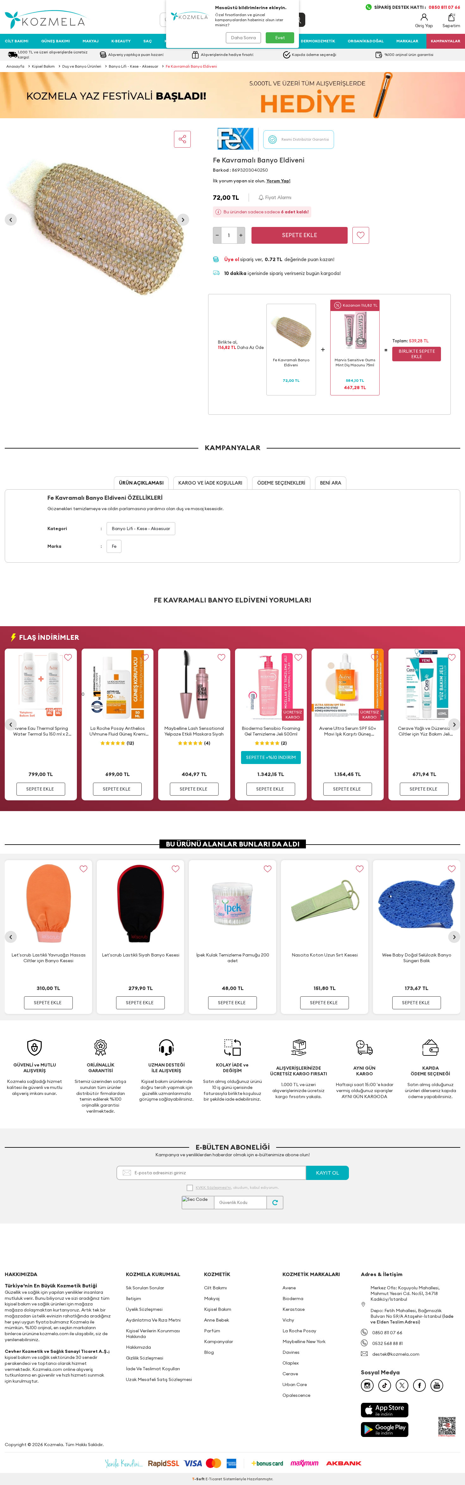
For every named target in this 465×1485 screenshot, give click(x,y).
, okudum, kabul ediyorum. (237, 1187)
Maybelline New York (304, 1341)
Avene (289, 1288)
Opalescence (296, 1395)
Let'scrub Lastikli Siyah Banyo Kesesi (140, 955)
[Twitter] (402, 1385)
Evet (280, 37)
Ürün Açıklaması (141, 483)
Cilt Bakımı (16, 41)
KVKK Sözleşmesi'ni (213, 1187)
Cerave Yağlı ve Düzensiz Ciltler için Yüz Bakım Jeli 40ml (424, 731)
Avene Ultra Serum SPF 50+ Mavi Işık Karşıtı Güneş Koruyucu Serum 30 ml (347, 731)
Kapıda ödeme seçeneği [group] (314, 54)
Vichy (288, 1320)
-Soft (199, 1478)
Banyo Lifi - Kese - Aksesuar (133, 66)
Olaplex (290, 1363)
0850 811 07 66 (387, 1332)
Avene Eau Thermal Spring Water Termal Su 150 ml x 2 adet (40, 731)
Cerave (290, 1374)
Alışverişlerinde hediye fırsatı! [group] (227, 54)
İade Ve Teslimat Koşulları (153, 1369)
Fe (114, 546)
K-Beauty (121, 41)
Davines (291, 1352)
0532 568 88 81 (387, 1343)
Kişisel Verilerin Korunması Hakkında (153, 1333)
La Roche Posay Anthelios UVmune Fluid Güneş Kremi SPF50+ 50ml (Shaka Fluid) (118, 731)
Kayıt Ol (327, 1173)
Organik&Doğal (366, 41)
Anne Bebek (216, 1320)
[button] (11, 220)
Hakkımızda (138, 1347)
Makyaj (91, 41)
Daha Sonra (243, 37)
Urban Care (294, 1384)
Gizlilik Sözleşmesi (144, 1358)
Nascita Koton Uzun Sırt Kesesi (325, 955)
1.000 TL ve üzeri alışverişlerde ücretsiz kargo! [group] (53, 54)
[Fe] (236, 139)
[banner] (232, 95)
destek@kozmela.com (395, 1354)
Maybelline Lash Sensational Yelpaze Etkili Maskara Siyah (194, 730)
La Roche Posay (299, 1331)
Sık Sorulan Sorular (145, 1288)
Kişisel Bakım (43, 66)
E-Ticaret (214, 1478)
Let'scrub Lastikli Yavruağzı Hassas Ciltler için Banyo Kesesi (48, 957)
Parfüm (212, 1331)
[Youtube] (437, 1385)
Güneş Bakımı (55, 41)
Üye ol (232, 259)
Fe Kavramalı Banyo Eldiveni (191, 66)
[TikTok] (384, 1385)
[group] (97, 220)
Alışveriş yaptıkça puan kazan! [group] (136, 54)
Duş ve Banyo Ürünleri (81, 66)
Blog (209, 1352)
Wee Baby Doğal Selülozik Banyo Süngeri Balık (416, 957)
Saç (147, 41)
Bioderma (292, 1298)
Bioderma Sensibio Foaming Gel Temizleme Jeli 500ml (271, 730)
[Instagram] (367, 1385)
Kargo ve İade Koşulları (210, 483)
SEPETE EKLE (40, 789)
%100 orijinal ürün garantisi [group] (408, 54)
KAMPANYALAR (445, 41)
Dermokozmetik (318, 41)
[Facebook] (419, 1385)
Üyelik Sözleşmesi (144, 1309)
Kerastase (293, 1309)
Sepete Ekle (299, 235)
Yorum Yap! (278, 181)
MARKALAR (407, 41)
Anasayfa (15, 66)
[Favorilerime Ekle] (68, 657)
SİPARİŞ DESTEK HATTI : (417, 7)
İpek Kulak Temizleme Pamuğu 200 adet (232, 957)
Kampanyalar (218, 1341)
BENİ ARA (330, 483)
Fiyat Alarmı (277, 197)
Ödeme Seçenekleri (281, 483)
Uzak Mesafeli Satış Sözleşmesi (159, 1379)
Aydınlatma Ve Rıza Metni (153, 1320)
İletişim (133, 1298)
